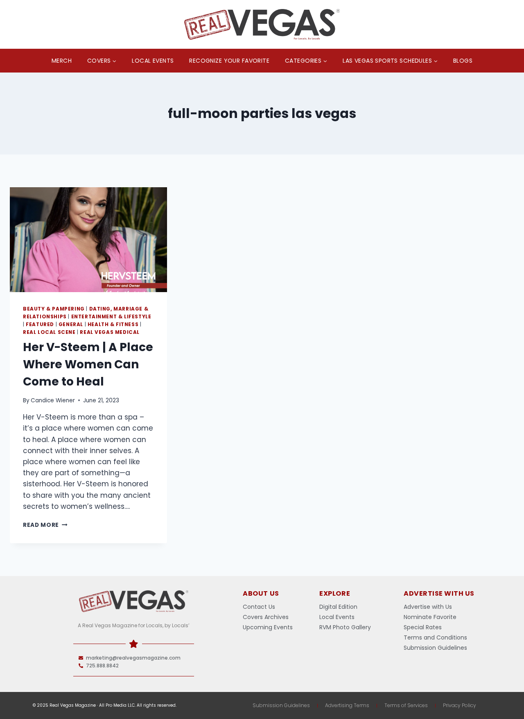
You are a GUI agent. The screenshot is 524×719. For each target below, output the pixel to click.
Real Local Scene (49, 332)
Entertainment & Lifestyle (111, 316)
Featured (40, 324)
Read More (45, 525)
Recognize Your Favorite (229, 61)
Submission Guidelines (281, 705)
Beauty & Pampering (54, 309)
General (71, 324)
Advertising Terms (347, 705)
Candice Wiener (53, 400)
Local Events (153, 61)
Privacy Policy (459, 705)
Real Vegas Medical (110, 332)
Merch (62, 61)
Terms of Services (406, 705)
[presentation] (88, 239)
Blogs (462, 61)
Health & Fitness (113, 324)
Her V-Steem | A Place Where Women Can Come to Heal (88, 364)
